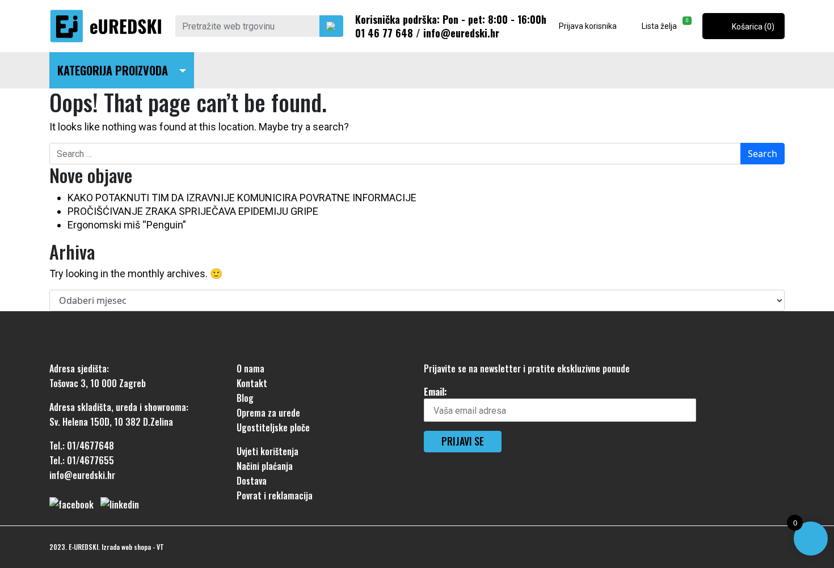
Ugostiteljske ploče (273, 427)
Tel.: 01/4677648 (81, 445)
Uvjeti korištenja (267, 451)
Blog (245, 398)
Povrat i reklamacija (275, 495)
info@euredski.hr (461, 33)
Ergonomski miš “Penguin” (127, 225)
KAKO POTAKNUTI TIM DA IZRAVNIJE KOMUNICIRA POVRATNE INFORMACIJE (242, 198)
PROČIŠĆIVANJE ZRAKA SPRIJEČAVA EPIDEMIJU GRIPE (193, 211)
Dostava (252, 481)
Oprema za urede (268, 412)
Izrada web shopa (126, 547)
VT (160, 547)
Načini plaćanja (265, 466)
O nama (250, 368)
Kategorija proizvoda (112, 70)
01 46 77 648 (384, 33)
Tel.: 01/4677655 (81, 460)
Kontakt (252, 383)
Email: (435, 392)
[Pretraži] (331, 26)
